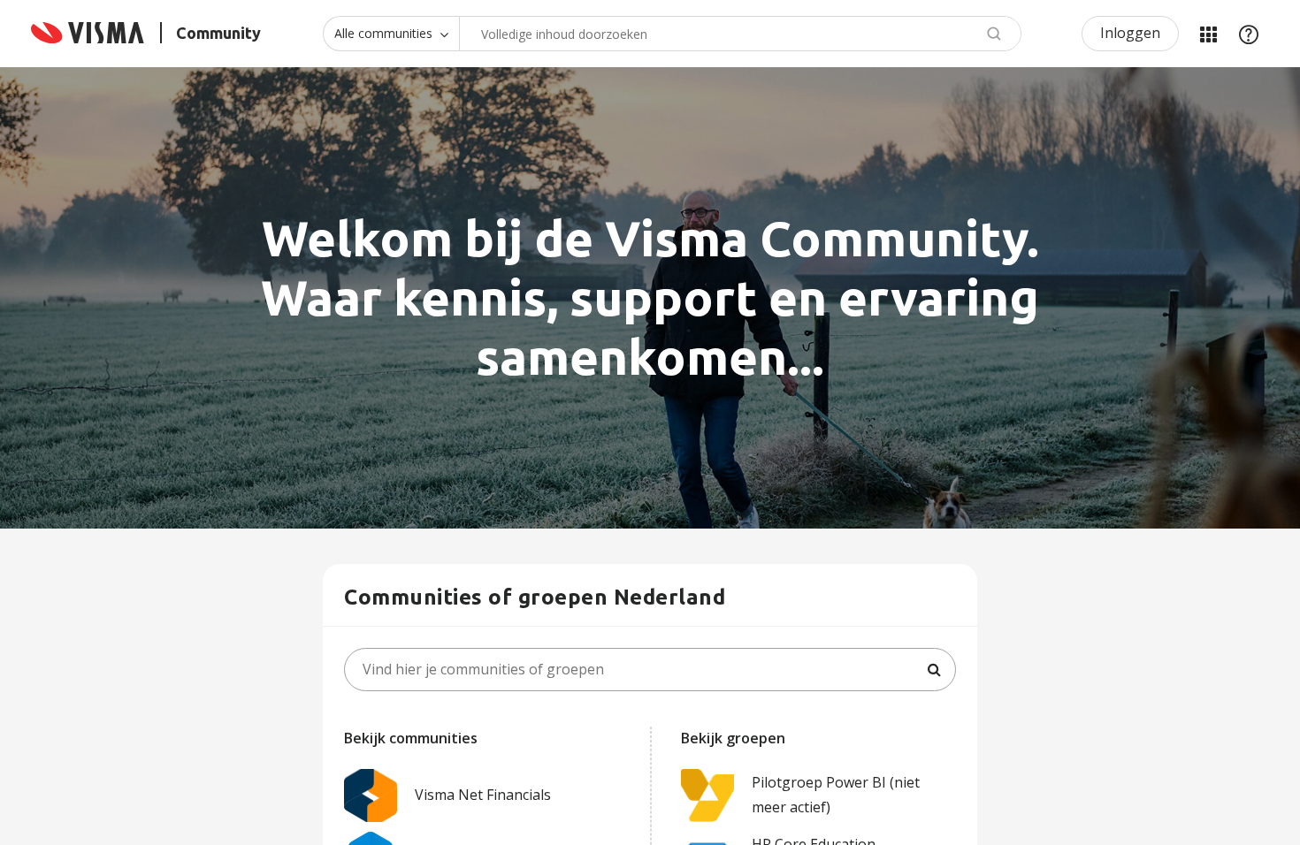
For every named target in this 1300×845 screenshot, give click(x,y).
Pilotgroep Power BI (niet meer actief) (836, 794)
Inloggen (1130, 32)
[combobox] (740, 33)
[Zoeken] (934, 670)
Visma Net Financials (483, 794)
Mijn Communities (1208, 33)
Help (1248, 33)
